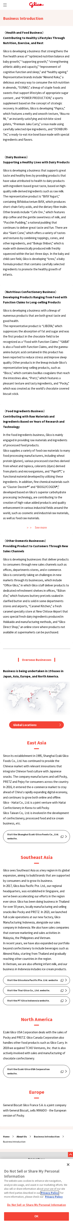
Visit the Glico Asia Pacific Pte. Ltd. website (32, 980)
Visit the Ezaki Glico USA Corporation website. (28, 1071)
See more (41, 527)
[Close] (68, 1164)
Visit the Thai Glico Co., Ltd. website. (28, 990)
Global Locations (24, 725)
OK (36, 1216)
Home (6, 1136)
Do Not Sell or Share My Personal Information (36, 1204)
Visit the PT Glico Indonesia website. (28, 1000)
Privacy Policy (50, 1193)
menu (5, 5)
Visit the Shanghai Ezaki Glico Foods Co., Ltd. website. (33, 836)
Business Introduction (47, 1136)
